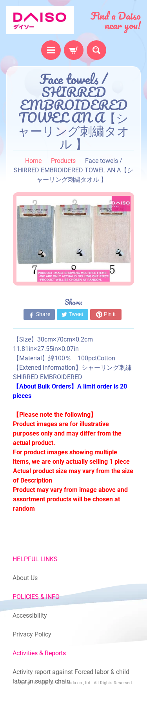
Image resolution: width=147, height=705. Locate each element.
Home (33, 160)
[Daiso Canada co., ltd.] (40, 20)
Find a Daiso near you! (116, 20)
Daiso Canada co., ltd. (70, 682)
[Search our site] (96, 50)
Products (63, 160)
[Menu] (51, 50)
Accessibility (30, 615)
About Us (25, 578)
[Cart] (73, 50)
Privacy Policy (32, 634)
